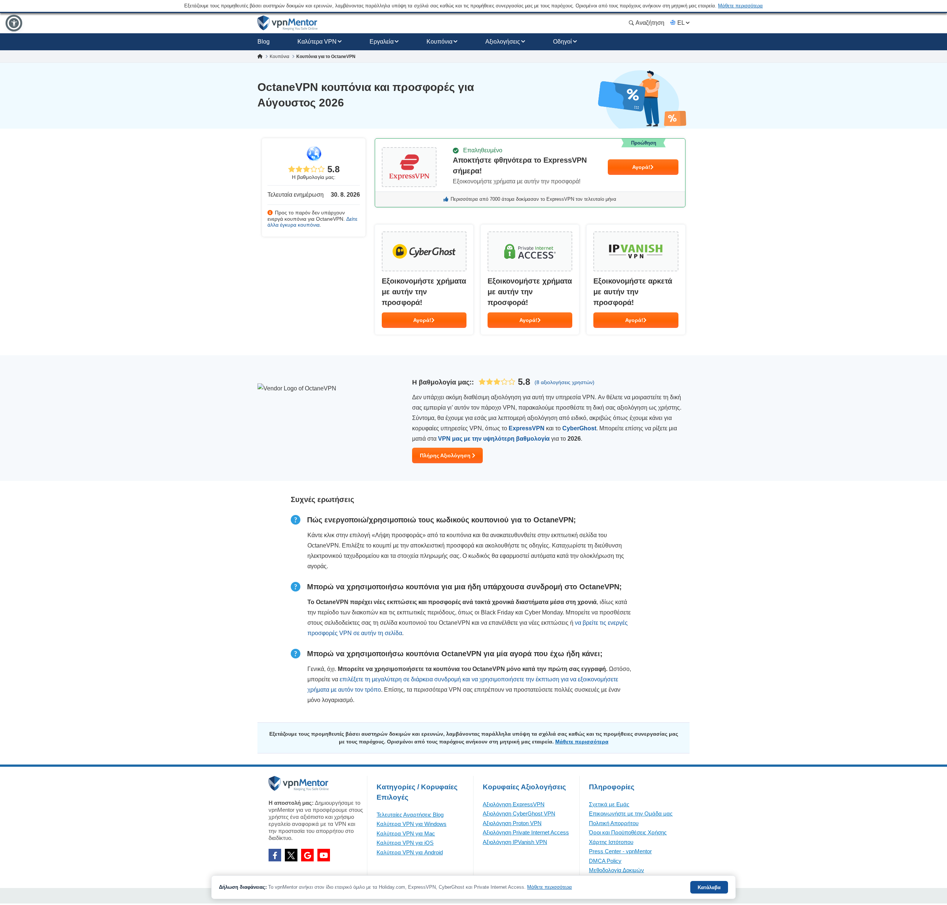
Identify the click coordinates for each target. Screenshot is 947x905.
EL (681, 23)
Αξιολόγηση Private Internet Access (526, 832)
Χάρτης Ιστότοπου (611, 842)
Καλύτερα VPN (317, 41)
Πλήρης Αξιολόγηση (446, 455)
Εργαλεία (382, 41)
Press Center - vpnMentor (620, 851)
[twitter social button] (291, 855)
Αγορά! (641, 167)
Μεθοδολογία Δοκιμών (616, 870)
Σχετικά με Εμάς (609, 804)
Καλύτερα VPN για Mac (406, 833)
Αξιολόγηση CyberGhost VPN (519, 813)
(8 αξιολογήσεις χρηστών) (564, 382)
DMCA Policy (605, 861)
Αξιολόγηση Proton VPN (512, 823)
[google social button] (307, 855)
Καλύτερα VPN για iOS (405, 843)
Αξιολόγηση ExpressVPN (514, 804)
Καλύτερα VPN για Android (410, 852)
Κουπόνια (439, 41)
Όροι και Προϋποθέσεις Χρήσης (628, 832)
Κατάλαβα (709, 887)
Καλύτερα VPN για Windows (411, 824)
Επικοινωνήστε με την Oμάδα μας (631, 813)
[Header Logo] (287, 23)
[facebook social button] (275, 855)
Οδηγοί (562, 41)
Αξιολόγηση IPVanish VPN (515, 842)
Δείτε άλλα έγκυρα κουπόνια (312, 222)
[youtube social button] (323, 855)
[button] (13, 23)
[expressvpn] (530, 173)
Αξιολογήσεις (502, 41)
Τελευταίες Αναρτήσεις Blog (410, 814)
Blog (263, 41)
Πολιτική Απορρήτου (613, 823)
